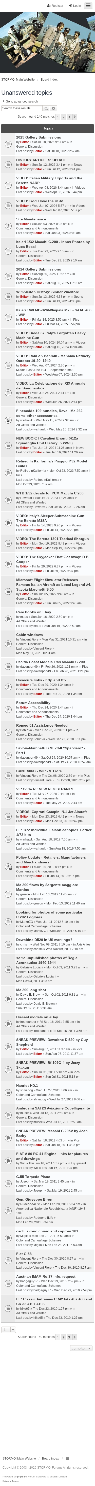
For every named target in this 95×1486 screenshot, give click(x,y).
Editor (24, 142)
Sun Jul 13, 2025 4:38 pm (63, 301)
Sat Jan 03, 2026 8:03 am (63, 233)
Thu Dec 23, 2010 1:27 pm (64, 1318)
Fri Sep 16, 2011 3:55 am (70, 1031)
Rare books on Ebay (33, 612)
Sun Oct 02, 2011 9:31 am (34, 1008)
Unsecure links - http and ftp (41, 680)
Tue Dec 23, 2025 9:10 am (63, 260)
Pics (76, 319)
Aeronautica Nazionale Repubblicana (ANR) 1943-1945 (51, 1211)
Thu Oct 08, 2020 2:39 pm (72, 780)
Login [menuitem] (77, 6)
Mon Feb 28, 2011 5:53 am (63, 1245)
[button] (74, 117)
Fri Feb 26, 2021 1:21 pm (71, 671)
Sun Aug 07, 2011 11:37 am (64, 1054)
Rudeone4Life (30, 1204)
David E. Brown (31, 994)
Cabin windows (29, 635)
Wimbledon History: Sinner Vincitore (47, 292)
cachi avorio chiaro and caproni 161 (47, 1231)
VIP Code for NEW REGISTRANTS (44, 789)
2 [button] (63, 117)
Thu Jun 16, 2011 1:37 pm (60, 1168)
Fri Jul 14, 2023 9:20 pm (62, 530)
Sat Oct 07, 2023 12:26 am (66, 507)
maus (24, 617)
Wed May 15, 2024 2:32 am (68, 429)
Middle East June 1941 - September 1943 (44, 370)
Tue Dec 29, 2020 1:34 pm (63, 694)
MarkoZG (26, 922)
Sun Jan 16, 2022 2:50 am (62, 626)
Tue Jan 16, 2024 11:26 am (64, 452)
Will (22, 1163)
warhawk (26, 420)
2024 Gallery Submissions (38, 269)
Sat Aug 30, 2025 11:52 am (63, 283)
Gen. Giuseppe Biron (34, 1199)
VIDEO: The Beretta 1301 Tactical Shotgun (52, 539)
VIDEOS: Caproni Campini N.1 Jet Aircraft (51, 812)
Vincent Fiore (29, 639)
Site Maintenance (31, 219)
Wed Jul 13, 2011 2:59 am (64, 1122)
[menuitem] (7, 1481)
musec (24, 1113)
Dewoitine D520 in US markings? (44, 940)
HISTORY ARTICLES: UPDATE (41, 160)
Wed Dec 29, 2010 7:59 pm (73, 1290)
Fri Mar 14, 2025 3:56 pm (62, 324)
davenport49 (29, 666)
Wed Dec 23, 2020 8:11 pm (67, 739)
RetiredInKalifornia (33, 470)
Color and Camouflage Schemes (38, 926)
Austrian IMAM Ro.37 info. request (45, 1276)
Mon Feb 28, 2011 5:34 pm (34, 1222)
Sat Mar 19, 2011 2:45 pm (64, 1190)
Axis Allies (83, 944)
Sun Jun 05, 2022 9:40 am (63, 603)
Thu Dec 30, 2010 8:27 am (73, 1267)
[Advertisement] (47, 1402)
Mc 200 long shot (31, 990)
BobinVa (26, 730)
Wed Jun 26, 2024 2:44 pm (63, 402)
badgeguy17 (29, 1281)
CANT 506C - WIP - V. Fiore (39, 771)
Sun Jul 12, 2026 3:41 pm (63, 169)
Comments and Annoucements (37, 228)
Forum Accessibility (33, 703)
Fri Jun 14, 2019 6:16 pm (62, 876)
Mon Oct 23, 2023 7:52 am (34, 484)
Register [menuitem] (57, 6)
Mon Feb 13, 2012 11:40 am (65, 903)
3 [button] (69, 117)
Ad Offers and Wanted (31, 425)
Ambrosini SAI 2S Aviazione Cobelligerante (53, 1108)
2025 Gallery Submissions (38, 137)
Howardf (26, 498)
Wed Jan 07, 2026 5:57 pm (63, 210)
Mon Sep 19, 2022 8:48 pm (64, 548)
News (78, 164)
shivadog (26, 1090)
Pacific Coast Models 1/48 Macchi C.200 (50, 662)
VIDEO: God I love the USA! (39, 201)
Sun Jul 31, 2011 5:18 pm (62, 1076)
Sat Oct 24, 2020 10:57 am (72, 762)
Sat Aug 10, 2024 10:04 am (64, 347)
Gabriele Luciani (31, 967)
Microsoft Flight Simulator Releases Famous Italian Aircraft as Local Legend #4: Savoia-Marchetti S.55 (53, 584)
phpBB (21, 1476)
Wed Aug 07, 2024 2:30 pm (64, 374)
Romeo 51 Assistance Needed (42, 725)
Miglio (24, 1236)
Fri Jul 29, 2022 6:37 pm (62, 571)
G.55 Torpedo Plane (33, 1177)
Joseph (25, 1181)
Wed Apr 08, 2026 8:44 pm (63, 192)
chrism (24, 944)
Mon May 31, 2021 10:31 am (35, 653)
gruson (25, 894)
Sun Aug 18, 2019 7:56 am (67, 848)
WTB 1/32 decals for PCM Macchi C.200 (50, 493)
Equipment (78, 1163)
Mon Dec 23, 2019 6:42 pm (64, 821)
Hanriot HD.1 (27, 1086)
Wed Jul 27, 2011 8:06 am (67, 1099)
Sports (78, 296)
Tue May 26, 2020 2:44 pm (63, 803)
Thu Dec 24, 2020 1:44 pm (63, 716)
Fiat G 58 (24, 1254)
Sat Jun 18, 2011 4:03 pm (62, 1145)
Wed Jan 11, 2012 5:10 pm (67, 931)
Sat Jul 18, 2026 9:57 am (62, 151)
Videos (80, 187)
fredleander (28, 1022)
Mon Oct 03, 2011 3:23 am (34, 981)
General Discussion (29, 146)
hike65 (25, 1308)
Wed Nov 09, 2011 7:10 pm (64, 949)
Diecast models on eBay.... (39, 1017)
